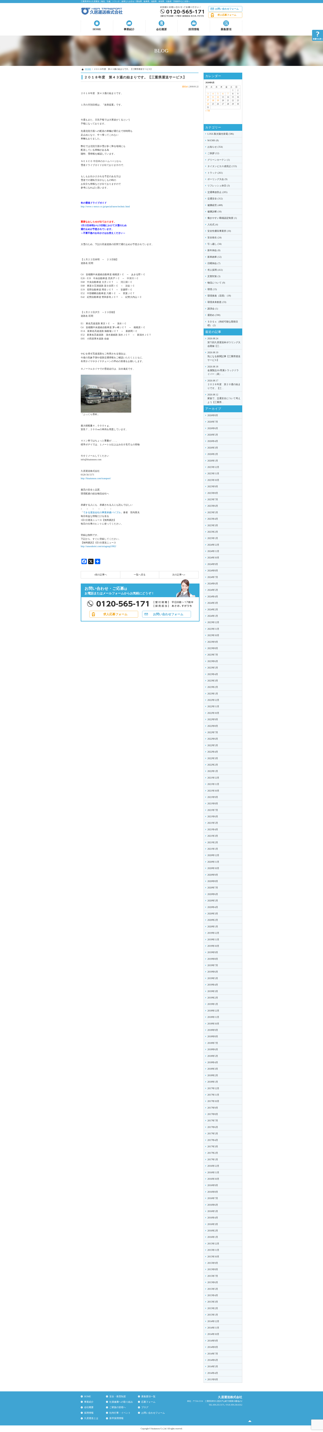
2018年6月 (212, 1049)
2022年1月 (212, 771)
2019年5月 (212, 978)
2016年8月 (212, 1192)
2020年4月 (212, 907)
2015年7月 (212, 1276)
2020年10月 (213, 868)
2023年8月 (212, 648)
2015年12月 (213, 1243)
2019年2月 (212, 997)
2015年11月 (213, 1250)
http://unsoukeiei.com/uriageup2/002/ (98, 546)
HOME (97, 29)
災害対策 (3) (213, 276)
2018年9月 (212, 1030)
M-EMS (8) (213, 140)
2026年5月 (212, 435)
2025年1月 (212, 538)
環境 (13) (212, 289)
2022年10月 (213, 713)
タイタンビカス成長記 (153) (222, 166)
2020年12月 (213, 855)
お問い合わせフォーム (227, 9)
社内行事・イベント (120, 1413)
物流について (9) (216, 282)
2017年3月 (212, 1146)
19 (218, 100)
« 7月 (207, 111)
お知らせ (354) (215, 147)
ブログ (144, 1407)
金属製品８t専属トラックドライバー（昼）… (223, 370)
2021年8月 (212, 803)
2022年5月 (212, 745)
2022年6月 (212, 739)
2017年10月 (213, 1101)
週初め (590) (213, 315)
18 (213, 100)
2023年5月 (212, 667)
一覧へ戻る (140, 574)
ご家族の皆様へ (117, 1407)
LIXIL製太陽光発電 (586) (220, 134)
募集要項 (226, 29)
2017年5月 (212, 1133)
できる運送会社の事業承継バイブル (102, 512)
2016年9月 (212, 1185)
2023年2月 (212, 687)
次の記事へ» (178, 574)
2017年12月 (213, 1088)
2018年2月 (212, 1075)
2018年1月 (212, 1082)
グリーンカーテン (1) (218, 160)
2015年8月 (212, 1269)
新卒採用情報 (116, 1418)
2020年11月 (213, 862)
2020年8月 (212, 881)
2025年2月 (212, 532)
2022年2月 (212, 765)
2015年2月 (212, 1308)
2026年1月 (212, 460)
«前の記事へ (100, 574)
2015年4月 (212, 1295)
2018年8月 (212, 1036)
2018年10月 (213, 1023)
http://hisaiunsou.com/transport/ (96, 478)
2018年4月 (212, 1062)
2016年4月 (212, 1217)
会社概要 (161, 29)
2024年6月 (212, 583)
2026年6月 (212, 428)
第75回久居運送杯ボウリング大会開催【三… (223, 342)
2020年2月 (212, 920)
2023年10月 (213, 635)
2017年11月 (213, 1095)
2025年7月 (212, 499)
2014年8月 (212, 1347)
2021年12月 (213, 778)
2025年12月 (213, 467)
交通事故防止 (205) (217, 192)
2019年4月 (212, 984)
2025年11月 (213, 473)
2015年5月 (212, 1289)
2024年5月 (212, 590)
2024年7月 (212, 577)
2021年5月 (212, 823)
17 (208, 100)
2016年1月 (212, 1237)
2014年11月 (213, 1327)
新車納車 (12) (214, 257)
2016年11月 (213, 1172)
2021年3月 (212, 836)
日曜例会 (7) (213, 263)
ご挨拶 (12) (213, 153)
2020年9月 (212, 875)
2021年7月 (212, 810)
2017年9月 (212, 1108)
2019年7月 (212, 965)
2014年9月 (212, 1340)
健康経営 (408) (215, 205)
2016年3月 (212, 1224)
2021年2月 (212, 842)
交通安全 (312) (215, 198)
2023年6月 (212, 661)
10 (208, 97)
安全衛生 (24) (214, 237)
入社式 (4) (212, 224)
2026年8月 (212, 415)
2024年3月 (212, 603)
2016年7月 (212, 1198)
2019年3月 (212, 991)
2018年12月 (213, 1010)
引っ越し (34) (214, 244)
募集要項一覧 (148, 1396)
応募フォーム (148, 1402)
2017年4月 (212, 1140)
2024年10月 (213, 557)
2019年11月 (213, 939)
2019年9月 (212, 952)
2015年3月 (212, 1302)
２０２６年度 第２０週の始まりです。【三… (223, 384)
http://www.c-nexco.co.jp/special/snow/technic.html (105, 206)
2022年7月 (212, 732)
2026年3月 (212, 447)
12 (218, 97)
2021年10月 (213, 790)
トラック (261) (215, 173)
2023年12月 (213, 622)
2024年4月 (212, 596)
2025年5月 (212, 512)
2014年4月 (212, 1373)
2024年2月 (212, 609)
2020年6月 (212, 894)
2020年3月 (212, 913)
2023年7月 (212, 654)
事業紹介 (129, 29)
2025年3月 (212, 525)
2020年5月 (212, 900)
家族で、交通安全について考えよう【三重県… (223, 398)
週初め (185, 86)
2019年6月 (212, 972)
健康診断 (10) (214, 211)
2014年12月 (213, 1321)
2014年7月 (212, 1353)
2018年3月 (212, 1069)
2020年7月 (212, 887)
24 (208, 104)
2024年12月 (213, 545)
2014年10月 (213, 1334)
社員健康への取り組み (121, 1402)
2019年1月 (212, 1004)
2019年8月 (212, 959)
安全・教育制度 (117, 1396)
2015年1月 (212, 1315)
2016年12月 (213, 1166)
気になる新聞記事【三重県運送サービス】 (223, 356)
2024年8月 (212, 570)
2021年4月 (212, 829)
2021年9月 (212, 797)
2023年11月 (213, 629)
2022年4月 (212, 752)
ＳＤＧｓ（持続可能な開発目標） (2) (222, 323)
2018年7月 (212, 1043)
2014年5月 (212, 1366)
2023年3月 (212, 680)
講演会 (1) (212, 308)
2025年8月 (212, 493)
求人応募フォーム (227, 15)
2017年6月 (212, 1127)
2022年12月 (213, 700)
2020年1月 (212, 926)
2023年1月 (212, 693)
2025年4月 (212, 519)
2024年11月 (213, 551)
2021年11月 (213, 784)
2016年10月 (213, 1179)
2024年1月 (212, 616)
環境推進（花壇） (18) (219, 295)
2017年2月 (212, 1153)
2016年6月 (212, 1205)
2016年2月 (212, 1230)
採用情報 (193, 29)
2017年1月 (212, 1159)
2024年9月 (212, 564)
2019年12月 (213, 933)
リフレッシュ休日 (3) (218, 185)
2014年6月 (212, 1360)
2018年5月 (212, 1056)
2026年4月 (212, 441)
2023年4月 (212, 674)
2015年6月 (212, 1282)
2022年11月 (213, 706)
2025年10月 (213, 480)
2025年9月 (212, 486)
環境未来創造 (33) (216, 302)
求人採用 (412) (215, 270)
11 (213, 97)
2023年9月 (212, 642)
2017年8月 (212, 1114)
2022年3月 (212, 758)
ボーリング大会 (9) (217, 179)
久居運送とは (91, 1418)
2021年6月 (212, 816)
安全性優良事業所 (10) (219, 231)
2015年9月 (212, 1263)
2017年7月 (212, 1120)
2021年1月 (212, 849)
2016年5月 (212, 1211)
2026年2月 (212, 454)
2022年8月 (212, 726)
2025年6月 (212, 506)
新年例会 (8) (213, 250)
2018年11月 (213, 1017)
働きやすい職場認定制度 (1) (222, 218)
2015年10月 (213, 1256)
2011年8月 (212, 1379)
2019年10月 (213, 946)
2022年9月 (212, 719)
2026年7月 (212, 422)
